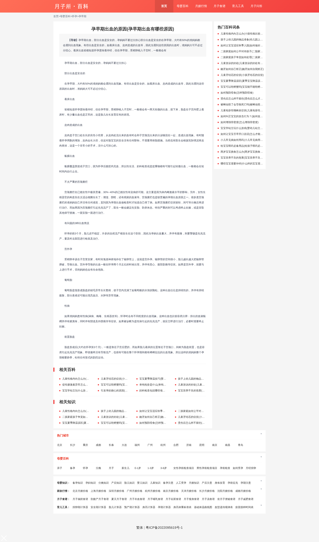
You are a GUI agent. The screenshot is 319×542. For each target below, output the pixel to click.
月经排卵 (251, 468)
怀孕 (74, 16)
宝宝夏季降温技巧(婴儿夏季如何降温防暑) (163, 378)
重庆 (85, 444)
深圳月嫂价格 (116, 490)
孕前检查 (225, 468)
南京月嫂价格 (171, 490)
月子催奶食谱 (80, 499)
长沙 (72, 444)
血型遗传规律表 (224, 507)
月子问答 (256, 6)
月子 (111, 468)
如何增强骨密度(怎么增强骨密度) (239, 122)
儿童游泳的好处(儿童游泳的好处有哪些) (201, 384)
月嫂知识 (194, 482)
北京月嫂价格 (80, 490)
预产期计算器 (132, 507)
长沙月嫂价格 (207, 490)
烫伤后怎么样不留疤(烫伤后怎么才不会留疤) (203, 422)
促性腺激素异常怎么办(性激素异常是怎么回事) (89, 384)
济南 (188, 444)
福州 (137, 444)
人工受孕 (181, 482)
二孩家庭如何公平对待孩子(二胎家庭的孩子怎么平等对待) (254, 51)
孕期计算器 (164, 507)
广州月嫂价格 (134, 490)
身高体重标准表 (182, 507)
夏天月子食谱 (119, 499)
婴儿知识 (142, 482)
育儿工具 (238, 6)
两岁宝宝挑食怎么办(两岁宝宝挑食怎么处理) (246, 151)
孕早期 (82, 16)
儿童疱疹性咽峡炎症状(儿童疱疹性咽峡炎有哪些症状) (251, 110)
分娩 (98, 468)
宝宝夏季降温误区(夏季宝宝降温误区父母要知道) (90, 422)
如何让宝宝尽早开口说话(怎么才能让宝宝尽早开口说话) (252, 134)
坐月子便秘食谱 (226, 499)
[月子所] (71, 4)
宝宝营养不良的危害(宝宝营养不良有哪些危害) (204, 390)
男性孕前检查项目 (207, 468)
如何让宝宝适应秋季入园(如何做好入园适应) (164, 410)
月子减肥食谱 (245, 499)
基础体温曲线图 (203, 507)
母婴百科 (182, 6)
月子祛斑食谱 (173, 499)
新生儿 (125, 468)
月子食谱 (219, 6)
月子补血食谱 (137, 499)
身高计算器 (148, 507)
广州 (150, 444)
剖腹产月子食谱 (100, 499)
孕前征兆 (233, 482)
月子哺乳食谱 (155, 499)
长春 (111, 444)
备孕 (72, 468)
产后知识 (116, 482)
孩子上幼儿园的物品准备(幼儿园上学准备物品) (204, 378)
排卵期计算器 (80, 507)
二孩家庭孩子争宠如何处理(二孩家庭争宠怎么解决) (91, 416)
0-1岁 (138, 468)
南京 (214, 444)
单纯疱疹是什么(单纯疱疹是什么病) (159, 384)
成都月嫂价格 (243, 490)
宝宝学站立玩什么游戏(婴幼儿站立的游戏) (86, 390)
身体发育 (220, 482)
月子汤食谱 (208, 499)
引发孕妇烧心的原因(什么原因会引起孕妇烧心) (127, 390)
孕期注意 (246, 482)
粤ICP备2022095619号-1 (164, 527)
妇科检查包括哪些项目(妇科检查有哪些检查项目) (167, 390)
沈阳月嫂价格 (225, 490)
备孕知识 (78, 482)
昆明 (201, 444)
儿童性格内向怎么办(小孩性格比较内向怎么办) (89, 378)
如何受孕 (238, 468)
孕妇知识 (90, 482)
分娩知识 (103, 482)
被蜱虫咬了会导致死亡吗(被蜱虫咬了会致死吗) (247, 104)
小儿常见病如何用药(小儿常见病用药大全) (245, 139)
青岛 (240, 444)
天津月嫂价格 (189, 490)
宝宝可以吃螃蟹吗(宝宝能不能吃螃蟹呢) (123, 384)
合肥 (176, 444)
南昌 (227, 444)
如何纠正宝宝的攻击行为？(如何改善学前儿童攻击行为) (252, 116)
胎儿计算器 (115, 507)
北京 (59, 444)
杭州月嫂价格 (152, 490)
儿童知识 (155, 482)
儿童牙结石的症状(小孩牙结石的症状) (122, 378)
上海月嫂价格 (98, 490)
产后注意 (207, 482)
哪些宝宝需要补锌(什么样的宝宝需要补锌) (245, 163)
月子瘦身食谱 (191, 499)
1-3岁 (151, 468)
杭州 (163, 444)
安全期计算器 (98, 507)
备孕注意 (168, 482)
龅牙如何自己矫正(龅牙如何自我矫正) (160, 416)
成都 (98, 444)
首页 (164, 6)
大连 (124, 444)
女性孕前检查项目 (183, 468)
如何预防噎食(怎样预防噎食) (155, 422)
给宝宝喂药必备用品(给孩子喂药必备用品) (245, 145)
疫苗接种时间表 (244, 507)
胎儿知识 (129, 482)
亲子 (59, 468)
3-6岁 (163, 468)
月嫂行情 (201, 6)
